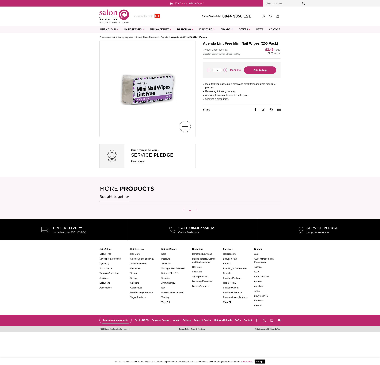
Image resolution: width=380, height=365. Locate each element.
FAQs (238, 320)
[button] (190, 210)
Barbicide (258, 300)
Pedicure (165, 258)
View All (165, 302)
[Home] (114, 16)
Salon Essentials (138, 263)
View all (258, 305)
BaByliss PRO (261, 296)
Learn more (246, 361)
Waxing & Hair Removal (173, 268)
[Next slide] (196, 210)
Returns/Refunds (223, 320)
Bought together (114, 196)
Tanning (165, 297)
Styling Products (200, 276)
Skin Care (166, 263)
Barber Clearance (200, 286)
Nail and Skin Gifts (170, 273)
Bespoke (227, 273)
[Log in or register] (264, 16)
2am (256, 254)
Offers (243, 29)
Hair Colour (108, 29)
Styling (133, 278)
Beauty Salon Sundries (146, 37)
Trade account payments (115, 320)
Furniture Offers (230, 287)
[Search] (303, 3)
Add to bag (260, 70)
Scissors (134, 282)
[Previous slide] (183, 210)
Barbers (227, 263)
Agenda (164, 37)
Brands (225, 29)
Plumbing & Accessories (235, 268)
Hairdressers (229, 254)
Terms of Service (202, 320)
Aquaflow (258, 286)
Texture (133, 273)
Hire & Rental (229, 282)
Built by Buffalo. (275, 329)
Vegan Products (138, 297)
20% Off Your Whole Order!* (189, 3)
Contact (274, 29)
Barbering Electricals (202, 254)
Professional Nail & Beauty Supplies (116, 37)
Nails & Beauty (159, 29)
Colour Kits (104, 282)
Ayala (257, 291)
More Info (235, 70)
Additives (103, 278)
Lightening (104, 263)
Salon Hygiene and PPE (142, 258)
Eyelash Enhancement (172, 292)
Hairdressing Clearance (141, 292)
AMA (256, 271)
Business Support (161, 320)
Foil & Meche (105, 268)
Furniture (205, 29)
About (176, 320)
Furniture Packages (232, 278)
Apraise (258, 281)
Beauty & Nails (230, 258)
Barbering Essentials (202, 281)
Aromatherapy (168, 282)
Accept (259, 361)
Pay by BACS (142, 320)
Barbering (184, 29)
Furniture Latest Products (235, 297)
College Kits (136, 287)
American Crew (261, 276)
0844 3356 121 (236, 16)
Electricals (135, 268)
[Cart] (278, 16)
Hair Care (135, 254)
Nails (163, 254)
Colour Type (105, 254)
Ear (163, 287)
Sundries (165, 278)
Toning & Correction (108, 273)
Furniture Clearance (232, 292)
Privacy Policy (184, 329)
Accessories (105, 287)
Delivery (187, 320)
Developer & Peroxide (110, 258)
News (259, 29)
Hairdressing (133, 29)
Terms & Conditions (198, 329)
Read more (137, 161)
